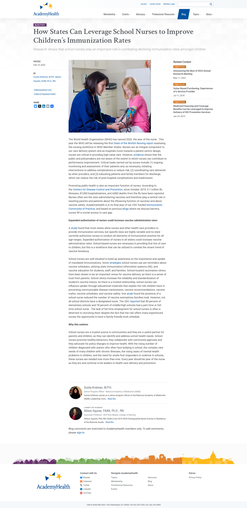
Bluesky (86, 477)
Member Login (169, 4)
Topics (114, 477)
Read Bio (112, 399)
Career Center (155, 4)
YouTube (87, 493)
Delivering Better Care (42, 90)
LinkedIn (87, 489)
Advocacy (152, 477)
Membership (116, 481)
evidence (139, 154)
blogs (125, 208)
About (150, 485)
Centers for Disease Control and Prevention (98, 189)
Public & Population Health (44, 94)
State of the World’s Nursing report (133, 143)
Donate (144, 4)
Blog (150, 481)
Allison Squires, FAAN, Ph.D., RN (104, 410)
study (74, 228)
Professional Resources (122, 485)
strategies (115, 262)
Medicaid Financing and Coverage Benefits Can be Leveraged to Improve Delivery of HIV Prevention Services (193, 109)
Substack (87, 481)
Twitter (86, 485)
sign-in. (81, 432)
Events (114, 489)
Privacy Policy (195, 477)
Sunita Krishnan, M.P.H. (44, 77)
